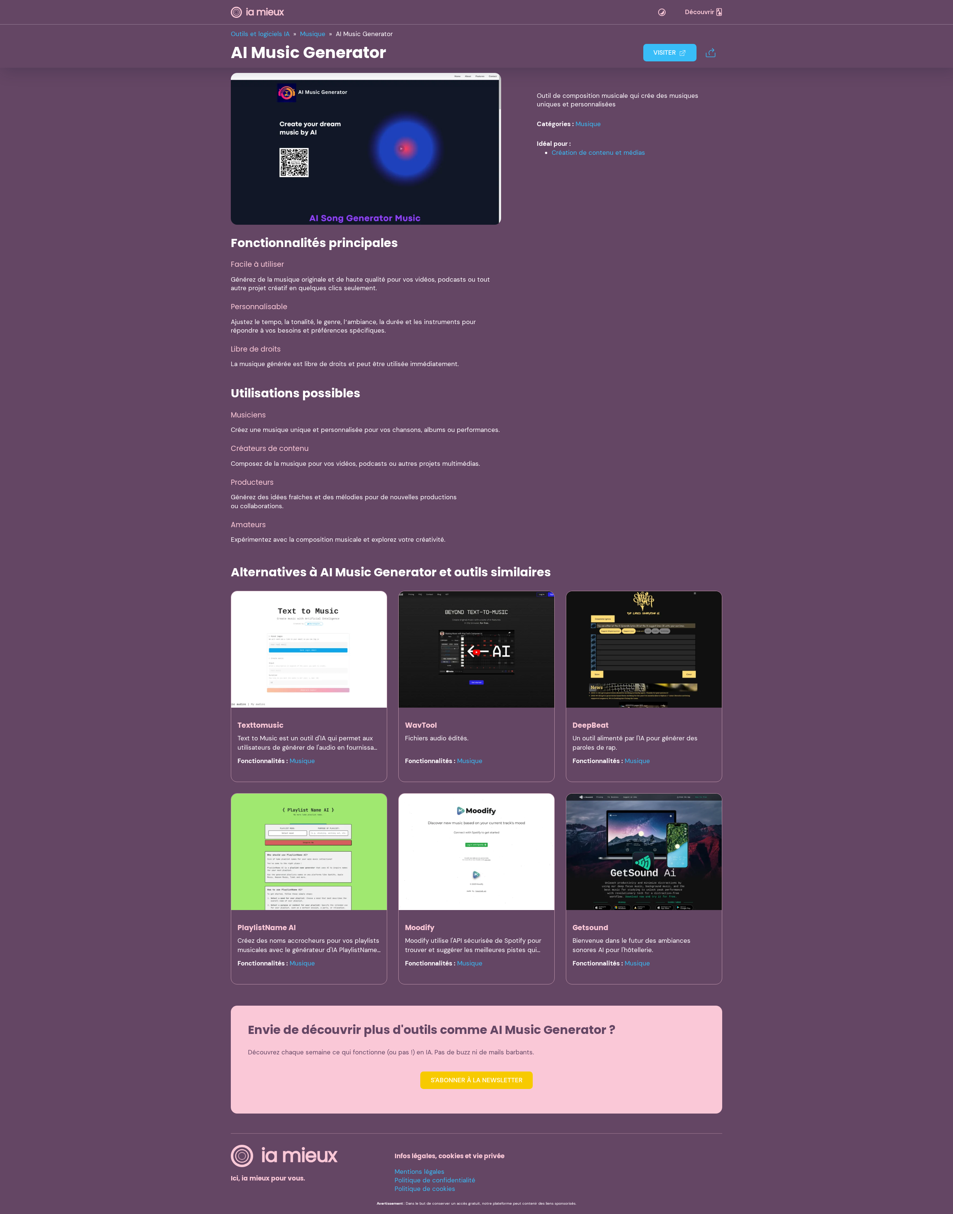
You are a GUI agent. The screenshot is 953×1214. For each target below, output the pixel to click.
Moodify (419, 928)
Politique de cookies (425, 1189)
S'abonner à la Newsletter (477, 1080)
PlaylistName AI (267, 928)
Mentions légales (419, 1171)
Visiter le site (366, 148)
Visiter (664, 52)
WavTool (421, 725)
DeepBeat (591, 725)
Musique (588, 124)
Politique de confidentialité (435, 1180)
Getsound (590, 928)
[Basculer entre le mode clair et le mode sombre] (661, 12)
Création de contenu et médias (598, 152)
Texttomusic (261, 725)
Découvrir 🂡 (703, 12)
